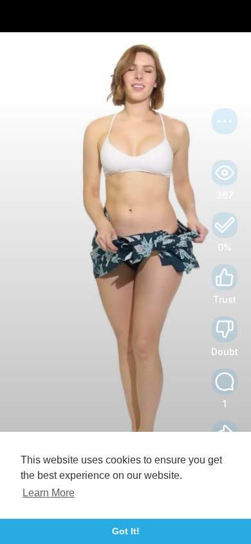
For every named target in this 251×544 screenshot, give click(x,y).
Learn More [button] (49, 492)
